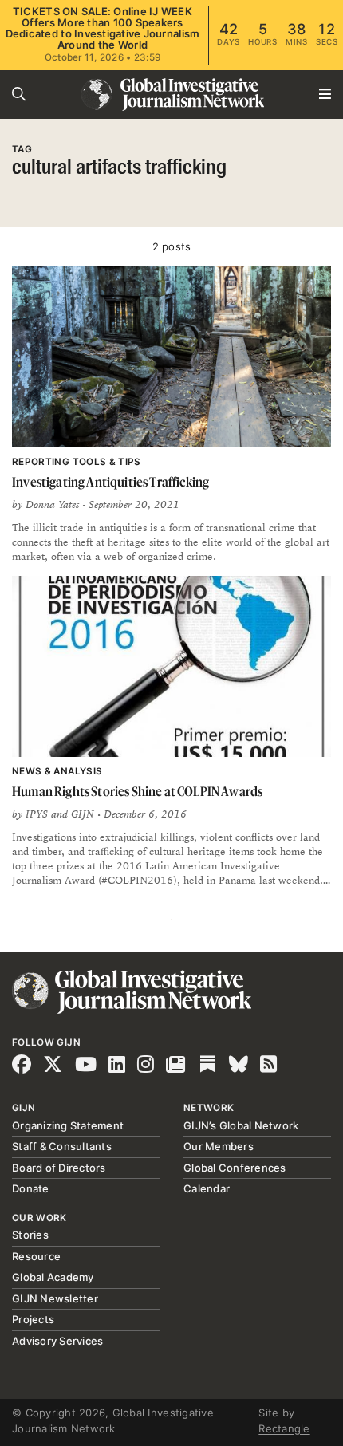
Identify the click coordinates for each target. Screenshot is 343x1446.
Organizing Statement (68, 1125)
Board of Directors (59, 1167)
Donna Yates (52, 504)
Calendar (206, 1188)
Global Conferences (234, 1167)
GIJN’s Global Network (240, 1125)
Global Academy (53, 1277)
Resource (36, 1256)
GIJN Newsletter (55, 1298)
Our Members (218, 1146)
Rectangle (283, 1428)
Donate (30, 1188)
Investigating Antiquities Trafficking (110, 482)
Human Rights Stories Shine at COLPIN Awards (137, 791)
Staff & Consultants (62, 1146)
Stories (30, 1234)
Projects (33, 1319)
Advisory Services (57, 1340)
